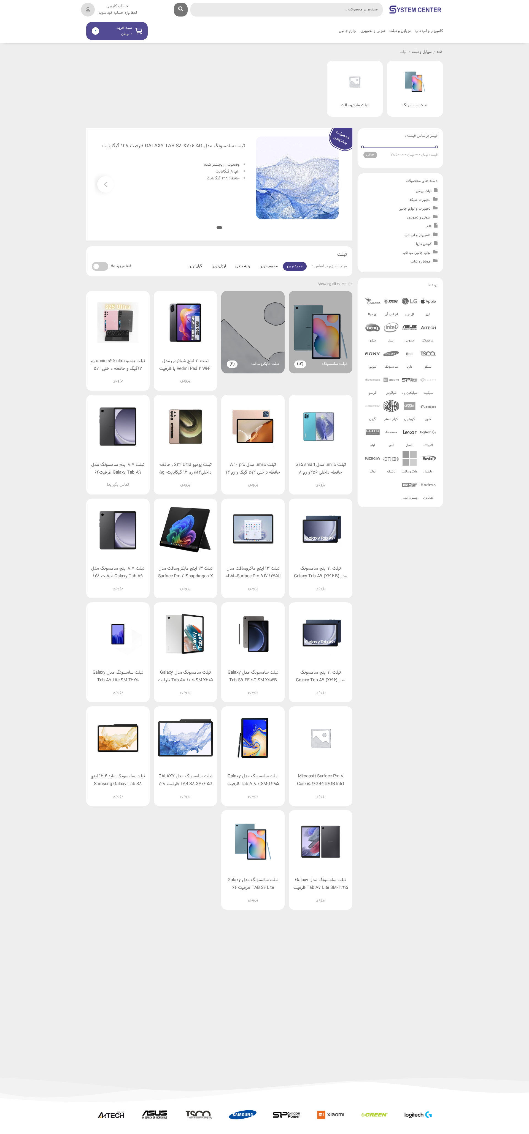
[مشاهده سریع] (191, 376)
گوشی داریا (423, 244)
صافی (370, 155)
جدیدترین (295, 266)
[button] (106, 184)
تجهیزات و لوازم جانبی (414, 209)
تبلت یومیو (423, 191)
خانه (440, 52)
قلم (429, 226)
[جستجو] (181, 10)
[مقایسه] (180, 376)
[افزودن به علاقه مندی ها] (170, 376)
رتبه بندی (242, 266)
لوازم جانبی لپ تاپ (416, 253)
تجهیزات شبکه (419, 200)
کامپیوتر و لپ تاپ (417, 235)
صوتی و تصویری (418, 218)
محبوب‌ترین (269, 266)
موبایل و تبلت (422, 52)
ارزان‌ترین (219, 266)
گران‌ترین (195, 266)
